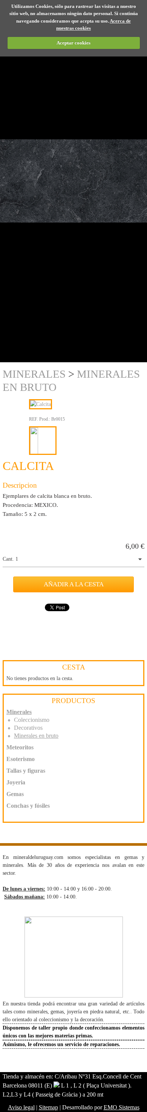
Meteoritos (20, 747)
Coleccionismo (31, 720)
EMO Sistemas (121, 1107)
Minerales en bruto (36, 735)
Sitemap (48, 1107)
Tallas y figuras (25, 770)
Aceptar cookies (73, 43)
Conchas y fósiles (28, 805)
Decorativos (28, 728)
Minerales (34, 374)
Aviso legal (21, 1107)
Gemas (15, 794)
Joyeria (15, 782)
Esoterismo (20, 759)
